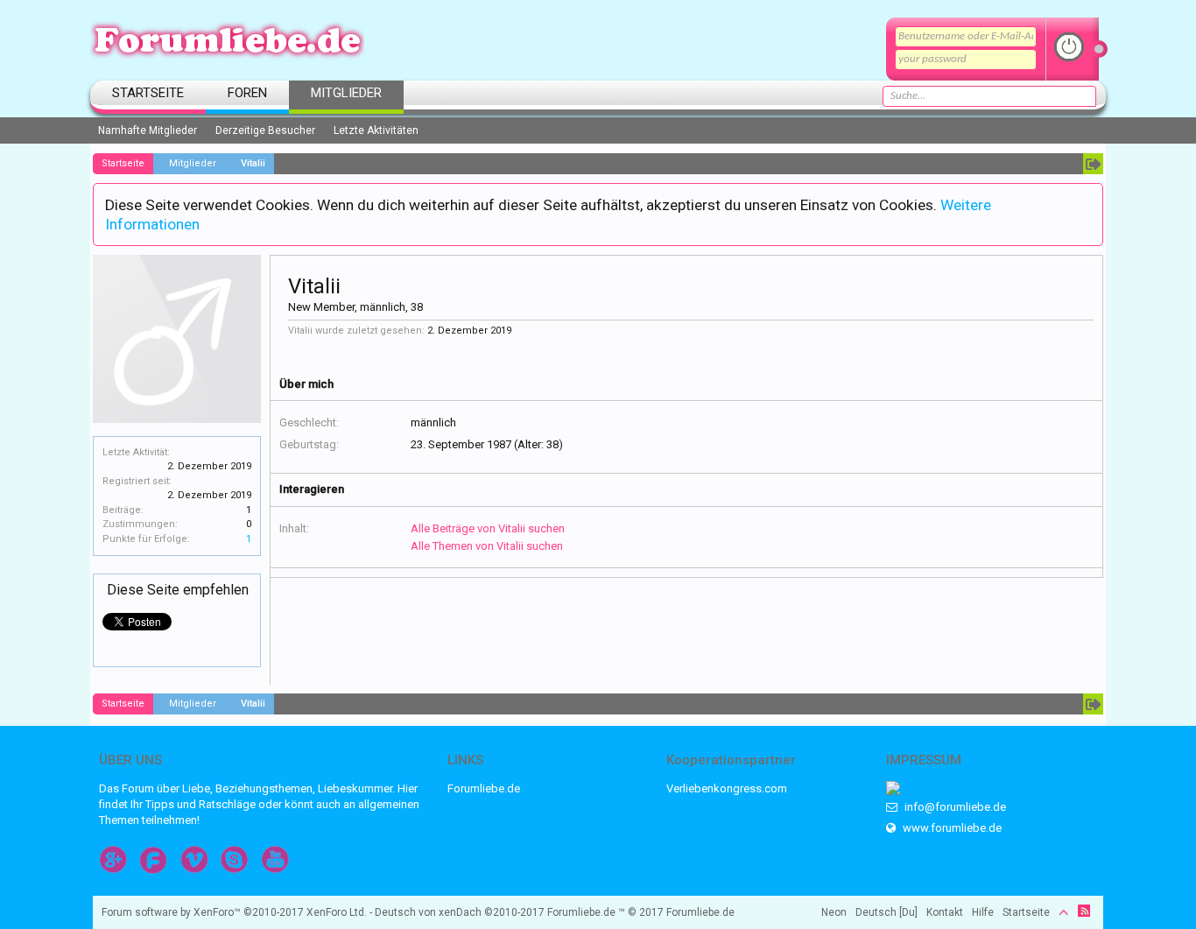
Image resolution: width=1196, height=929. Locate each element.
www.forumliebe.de (951, 827)
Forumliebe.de (483, 788)
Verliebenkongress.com (726, 788)
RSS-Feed (1084, 910)
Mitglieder (346, 93)
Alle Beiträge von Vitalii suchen (488, 528)
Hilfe (983, 912)
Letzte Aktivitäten (376, 130)
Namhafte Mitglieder (147, 130)
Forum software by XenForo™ (234, 912)
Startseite (148, 93)
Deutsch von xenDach (460, 912)
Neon (834, 912)
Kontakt (944, 912)
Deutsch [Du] (886, 912)
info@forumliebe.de (954, 806)
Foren (247, 93)
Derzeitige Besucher (265, 130)
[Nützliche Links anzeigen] (1093, 163)
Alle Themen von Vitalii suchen (487, 545)
